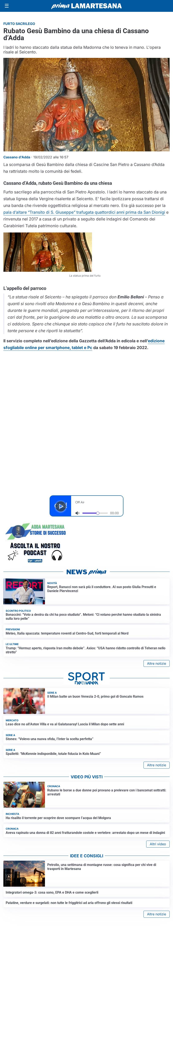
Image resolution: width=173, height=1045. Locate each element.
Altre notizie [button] (156, 663)
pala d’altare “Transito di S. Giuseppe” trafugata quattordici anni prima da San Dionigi (84, 212)
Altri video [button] (158, 844)
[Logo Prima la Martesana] (86, 6)
